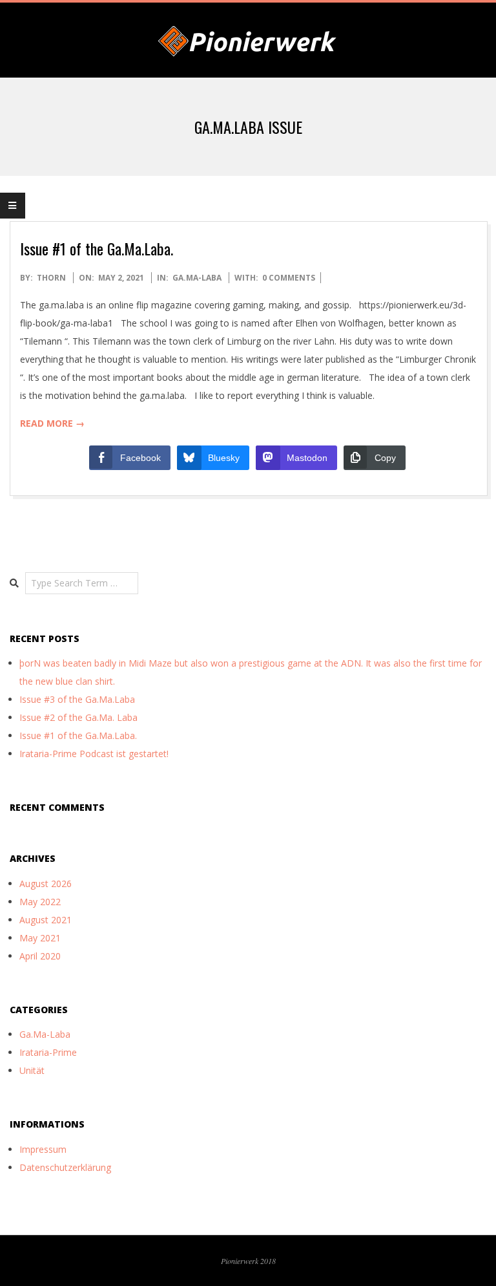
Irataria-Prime (48, 1052)
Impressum (43, 1149)
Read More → (52, 423)
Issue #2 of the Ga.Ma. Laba (78, 717)
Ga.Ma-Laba (197, 277)
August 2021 (45, 920)
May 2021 (40, 938)
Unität (32, 1070)
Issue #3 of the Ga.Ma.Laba (77, 699)
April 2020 (40, 956)
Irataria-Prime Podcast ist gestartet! (94, 753)
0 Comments (288, 277)
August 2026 (45, 883)
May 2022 (40, 901)
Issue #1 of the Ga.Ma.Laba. (96, 248)
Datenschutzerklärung (65, 1167)
